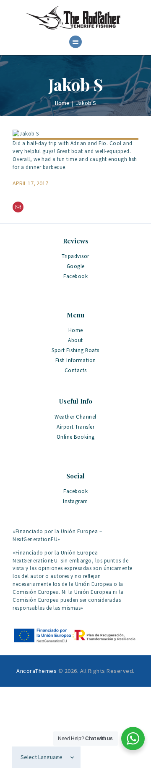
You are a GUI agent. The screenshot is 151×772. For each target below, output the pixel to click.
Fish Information (75, 360)
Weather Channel (75, 416)
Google (76, 266)
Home (62, 103)
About (75, 340)
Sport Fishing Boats (75, 350)
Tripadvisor (75, 256)
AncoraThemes (36, 671)
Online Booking (76, 436)
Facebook (75, 276)
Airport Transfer (75, 426)
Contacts (76, 370)
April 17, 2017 (30, 183)
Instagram (75, 501)
